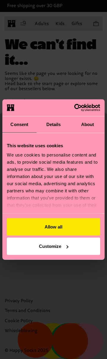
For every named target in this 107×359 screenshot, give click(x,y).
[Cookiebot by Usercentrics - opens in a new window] (75, 108)
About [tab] (87, 124)
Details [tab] (53, 124)
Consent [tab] (19, 124)
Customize (50, 246)
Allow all (53, 226)
